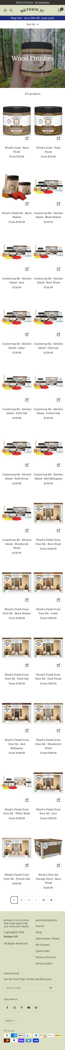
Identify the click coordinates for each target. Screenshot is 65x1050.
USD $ (9, 1020)
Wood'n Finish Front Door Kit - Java (48, 811)
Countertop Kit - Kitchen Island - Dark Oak (16, 411)
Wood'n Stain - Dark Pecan (48, 149)
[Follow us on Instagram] (14, 1007)
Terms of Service (46, 957)
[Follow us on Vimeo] (35, 1007)
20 (43, 899)
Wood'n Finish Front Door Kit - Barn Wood (48, 542)
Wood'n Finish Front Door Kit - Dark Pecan (48, 676)
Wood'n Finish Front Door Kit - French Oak (17, 877)
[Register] (50, 988)
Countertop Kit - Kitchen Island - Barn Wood (48, 280)
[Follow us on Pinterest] (21, 1007)
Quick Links (43, 951)
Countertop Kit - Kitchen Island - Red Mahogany (48, 476)
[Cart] (59, 10)
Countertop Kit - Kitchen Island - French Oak (48, 411)
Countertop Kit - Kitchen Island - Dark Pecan (16, 476)
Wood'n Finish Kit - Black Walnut (17, 215)
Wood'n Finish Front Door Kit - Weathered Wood (48, 744)
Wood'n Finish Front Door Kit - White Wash (16, 811)
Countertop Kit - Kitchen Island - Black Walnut (48, 215)
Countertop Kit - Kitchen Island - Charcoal (48, 346)
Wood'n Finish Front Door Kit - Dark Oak (17, 676)
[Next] (51, 900)
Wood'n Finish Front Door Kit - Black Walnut (17, 611)
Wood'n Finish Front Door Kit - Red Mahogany (17, 744)
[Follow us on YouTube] (28, 1007)
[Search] (11, 10)
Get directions (42, 2)
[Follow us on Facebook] (7, 1007)
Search (40, 926)
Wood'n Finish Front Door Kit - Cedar (48, 611)
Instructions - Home (47, 938)
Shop (39, 932)
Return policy (44, 963)
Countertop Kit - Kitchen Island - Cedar (16, 346)
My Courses (43, 944)
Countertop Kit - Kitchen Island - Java (16, 280)
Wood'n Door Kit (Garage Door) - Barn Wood (48, 878)
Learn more (47, 17)
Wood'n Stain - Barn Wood (17, 149)
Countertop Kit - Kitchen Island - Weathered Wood (16, 544)
